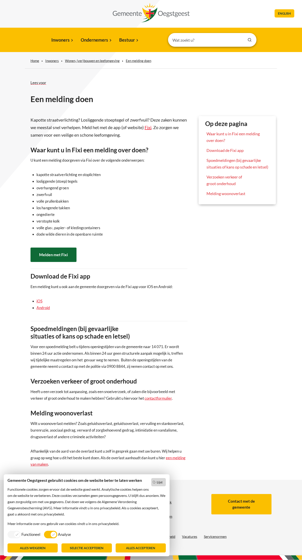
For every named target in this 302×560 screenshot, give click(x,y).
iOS (39, 301)
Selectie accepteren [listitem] (86, 548)
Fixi (148, 127)
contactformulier (158, 398)
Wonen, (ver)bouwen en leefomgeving (92, 61)
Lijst (159, 482)
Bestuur (127, 40)
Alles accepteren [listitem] (140, 548)
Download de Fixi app (225, 150)
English (284, 13)
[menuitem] (61, 40)
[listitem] (24, 534)
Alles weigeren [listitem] (33, 548)
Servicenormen (215, 536)
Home (35, 61)
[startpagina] (151, 13)
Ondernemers (94, 40)
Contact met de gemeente (241, 504)
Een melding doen (138, 61)
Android (43, 307)
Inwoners (60, 40)
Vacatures (189, 536)
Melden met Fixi (53, 254)
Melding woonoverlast (225, 193)
